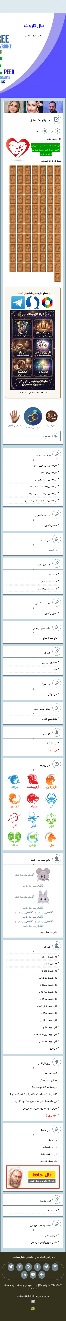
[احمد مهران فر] (53, 107)
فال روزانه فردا (50, 1235)
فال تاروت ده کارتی (48, 1020)
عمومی (41, 436)
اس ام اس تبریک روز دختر (45, 465)
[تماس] (19, 1267)
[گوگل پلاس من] (41, 1275)
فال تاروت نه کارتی (48, 1013)
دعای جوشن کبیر (49, 662)
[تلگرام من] (46, 1267)
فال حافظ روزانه (50, 1147)
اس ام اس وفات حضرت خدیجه (43, 486)
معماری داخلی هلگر (48, 1079)
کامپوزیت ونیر (51, 1073)
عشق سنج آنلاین (49, 718)
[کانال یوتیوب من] (33, 1275)
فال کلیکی (52, 694)
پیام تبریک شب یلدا (48, 1161)
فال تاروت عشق (40, 120)
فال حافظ (53, 1139)
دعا (55, 669)
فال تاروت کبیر (50, 963)
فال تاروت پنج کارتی (48, 999)
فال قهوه (53, 574)
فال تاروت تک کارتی (48, 977)
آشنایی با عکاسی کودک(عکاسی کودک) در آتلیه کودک (33, 1094)
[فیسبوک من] (37, 1267)
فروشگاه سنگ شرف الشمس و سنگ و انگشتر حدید (34, 1101)
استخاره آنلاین (50, 525)
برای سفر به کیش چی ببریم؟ (44, 1087)
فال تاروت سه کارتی (48, 984)
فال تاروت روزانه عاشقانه (45, 1034)
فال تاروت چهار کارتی (47, 991)
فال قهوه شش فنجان (47, 588)
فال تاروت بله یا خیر (48, 1041)
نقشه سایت (22, 1296)
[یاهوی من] (55, 1267)
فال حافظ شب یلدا (49, 1154)
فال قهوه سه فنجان (48, 581)
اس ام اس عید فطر (49, 472)
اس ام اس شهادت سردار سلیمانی (42, 493)
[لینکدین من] (24, 1275)
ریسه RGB (52, 743)
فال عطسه (52, 1210)
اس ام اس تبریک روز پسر (46, 479)
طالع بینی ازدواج (50, 637)
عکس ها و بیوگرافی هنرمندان (44, 1242)
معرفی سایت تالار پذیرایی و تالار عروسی (40, 1108)
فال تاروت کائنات (49, 970)
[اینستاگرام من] (28, 1267)
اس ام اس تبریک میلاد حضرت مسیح (41, 500)
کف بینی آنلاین (50, 613)
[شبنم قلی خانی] (14, 107)
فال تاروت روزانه (49, 956)
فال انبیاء (53, 549)
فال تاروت (34, 25)
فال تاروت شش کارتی (47, 1005)
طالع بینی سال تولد (48, 932)
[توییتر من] (11, 1267)
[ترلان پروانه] (33, 107)
